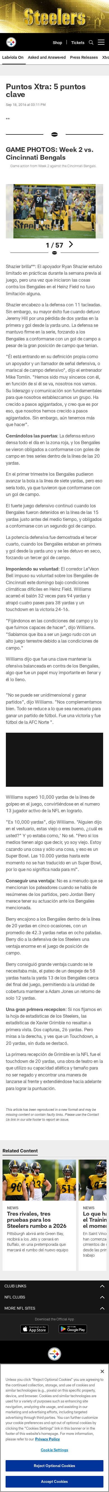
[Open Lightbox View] (54, 220)
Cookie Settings (54, 1450)
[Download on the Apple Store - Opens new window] (34, 1329)
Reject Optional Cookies (54, 1465)
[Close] (102, 1371)
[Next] (70, 244)
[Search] (91, 42)
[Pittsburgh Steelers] (54, 1354)
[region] (54, 1428)
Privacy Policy (47, 1439)
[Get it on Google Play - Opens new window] (73, 1331)
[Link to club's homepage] (11, 39)
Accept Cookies (54, 1481)
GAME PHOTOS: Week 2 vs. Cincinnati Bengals (50, 153)
